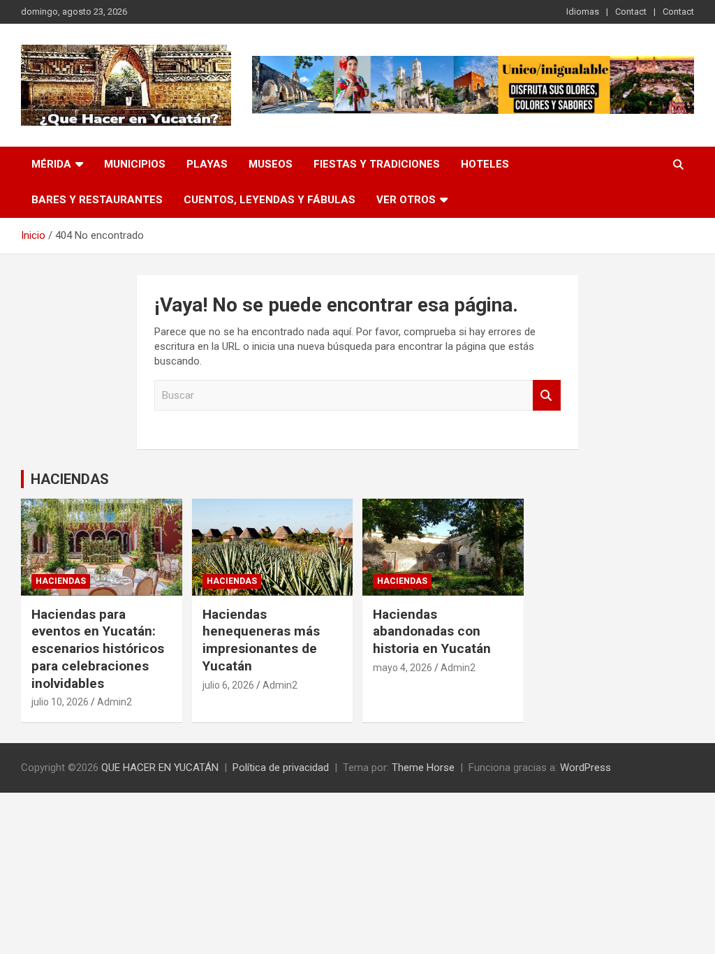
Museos (271, 164)
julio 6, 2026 (228, 685)
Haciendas (61, 581)
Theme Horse (423, 767)
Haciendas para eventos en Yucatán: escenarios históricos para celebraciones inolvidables (97, 648)
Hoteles (485, 164)
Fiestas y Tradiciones (377, 164)
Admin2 (114, 701)
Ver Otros (406, 199)
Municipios (134, 164)
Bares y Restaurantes (97, 199)
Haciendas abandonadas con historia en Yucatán (432, 631)
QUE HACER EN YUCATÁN (160, 767)
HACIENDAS (70, 479)
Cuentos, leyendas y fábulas (269, 199)
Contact (631, 11)
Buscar (547, 395)
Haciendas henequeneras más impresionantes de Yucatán (261, 640)
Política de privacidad (281, 767)
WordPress (585, 767)
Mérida (51, 164)
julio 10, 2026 (60, 701)
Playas (207, 164)
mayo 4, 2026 (402, 667)
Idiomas (582, 11)
